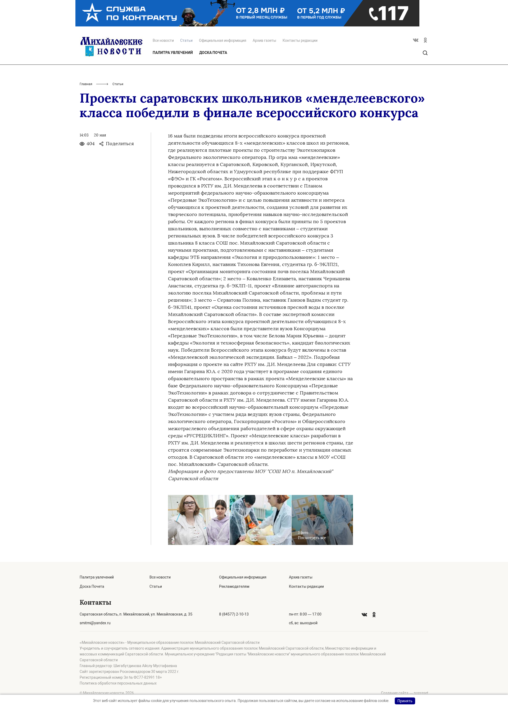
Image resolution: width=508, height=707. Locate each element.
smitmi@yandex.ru (95, 623)
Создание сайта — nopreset (404, 693)
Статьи (155, 586)
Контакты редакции (300, 40)
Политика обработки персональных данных (118, 683)
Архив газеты (264, 40)
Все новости (163, 40)
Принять (404, 701)
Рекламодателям (234, 586)
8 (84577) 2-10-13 (234, 614)
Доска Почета (213, 52)
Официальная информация (222, 40)
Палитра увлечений (173, 52)
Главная (86, 84)
